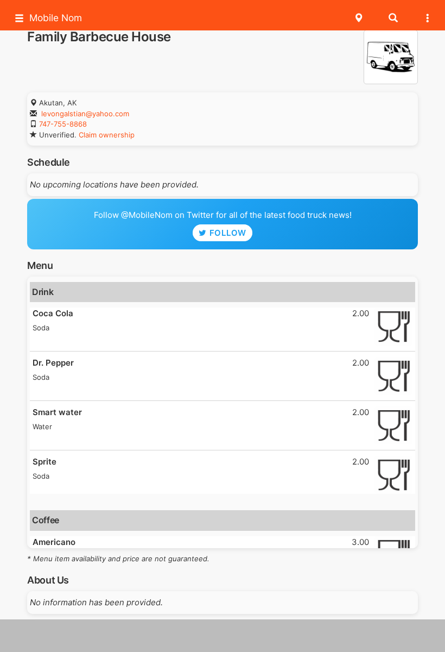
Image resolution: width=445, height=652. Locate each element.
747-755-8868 (63, 124)
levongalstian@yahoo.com (85, 113)
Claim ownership (107, 134)
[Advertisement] (222, 635)
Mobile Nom (55, 17)
